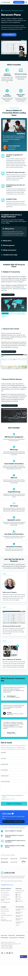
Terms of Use (4, 935)
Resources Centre (20, 890)
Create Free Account (8, 351)
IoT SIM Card (4, 897)
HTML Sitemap (4, 937)
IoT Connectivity (5, 892)
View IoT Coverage (7, 294)
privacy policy (11, 799)
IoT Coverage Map (5, 902)
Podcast (19, 899)
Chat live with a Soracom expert (13, 821)
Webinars (19, 892)
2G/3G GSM (5, 313)
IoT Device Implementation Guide (6, 920)
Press (2, 917)
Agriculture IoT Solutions (19, 913)
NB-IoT (4, 316)
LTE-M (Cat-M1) (20, 313)
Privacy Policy (11, 935)
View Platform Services (9, 405)
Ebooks (19, 894)
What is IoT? (20, 901)
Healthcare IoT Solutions (19, 919)
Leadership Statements (6, 915)
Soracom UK (21, 937)
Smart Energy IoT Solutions (20, 922)
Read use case (11, 149)
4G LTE (12, 313)
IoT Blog (19, 897)
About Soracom (4, 909)
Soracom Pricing (5, 911)
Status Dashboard (20, 935)
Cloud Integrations (5, 894)
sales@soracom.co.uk (7, 884)
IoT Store (3, 913)
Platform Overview (5, 890)
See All (17, 925)
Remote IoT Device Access (5, 900)
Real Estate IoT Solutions (19, 916)
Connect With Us (18, 2)
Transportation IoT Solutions (20, 909)
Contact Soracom (13, 937)
